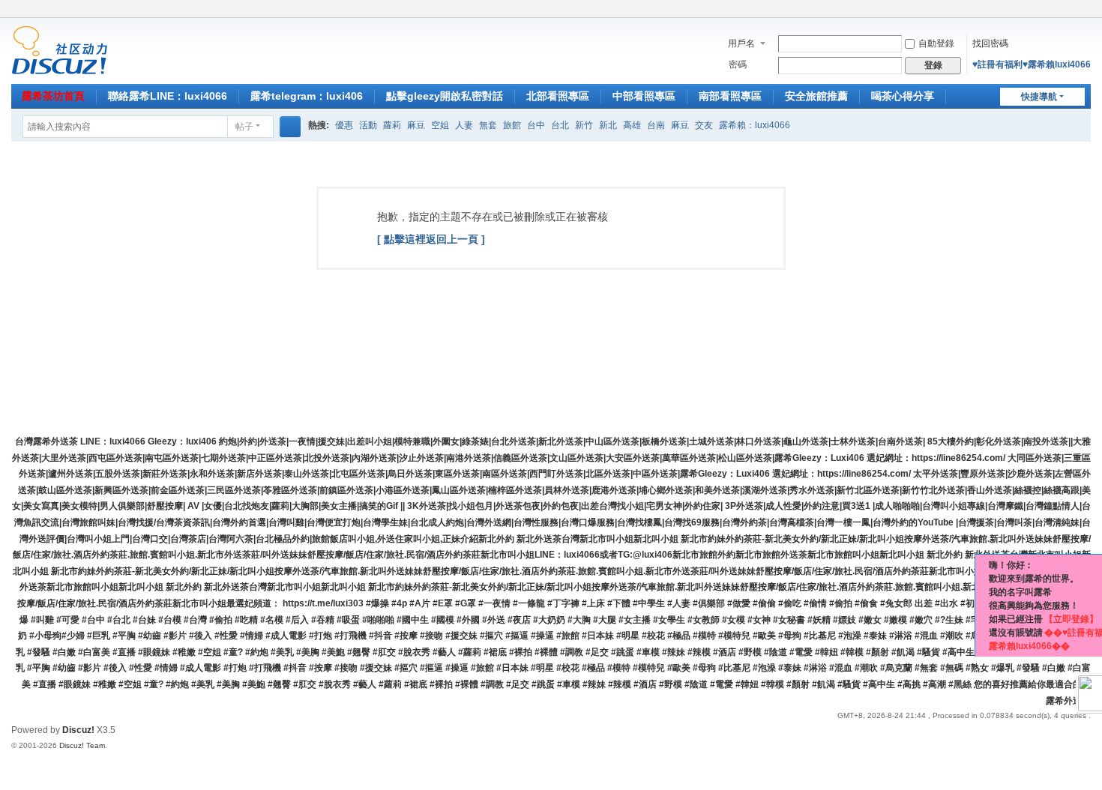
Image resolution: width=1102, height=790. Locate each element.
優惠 (344, 125)
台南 (656, 125)
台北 (560, 125)
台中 (536, 125)
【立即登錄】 (1071, 619)
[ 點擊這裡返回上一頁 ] (431, 239)
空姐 (440, 125)
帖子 (244, 126)
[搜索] (290, 126)
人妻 (464, 125)
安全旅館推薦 (816, 96)
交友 (704, 125)
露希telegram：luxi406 (306, 96)
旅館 (512, 125)
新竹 (584, 125)
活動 (368, 125)
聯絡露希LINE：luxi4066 (167, 96)
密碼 (738, 64)
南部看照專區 (730, 96)
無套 (488, 125)
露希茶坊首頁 (53, 96)
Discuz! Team (82, 745)
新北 (608, 125)
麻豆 (416, 125)
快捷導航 (1039, 96)
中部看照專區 (643, 96)
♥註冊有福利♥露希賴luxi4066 (1031, 64)
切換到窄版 (1084, 16)
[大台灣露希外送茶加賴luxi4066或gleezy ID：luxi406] (59, 49)
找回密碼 (990, 43)
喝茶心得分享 (902, 96)
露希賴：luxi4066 (754, 125)
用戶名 (741, 43)
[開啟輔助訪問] (1070, 10)
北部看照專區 (557, 96)
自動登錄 (936, 43)
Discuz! (78, 730)
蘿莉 (392, 125)
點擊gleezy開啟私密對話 (444, 96)
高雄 (632, 125)
